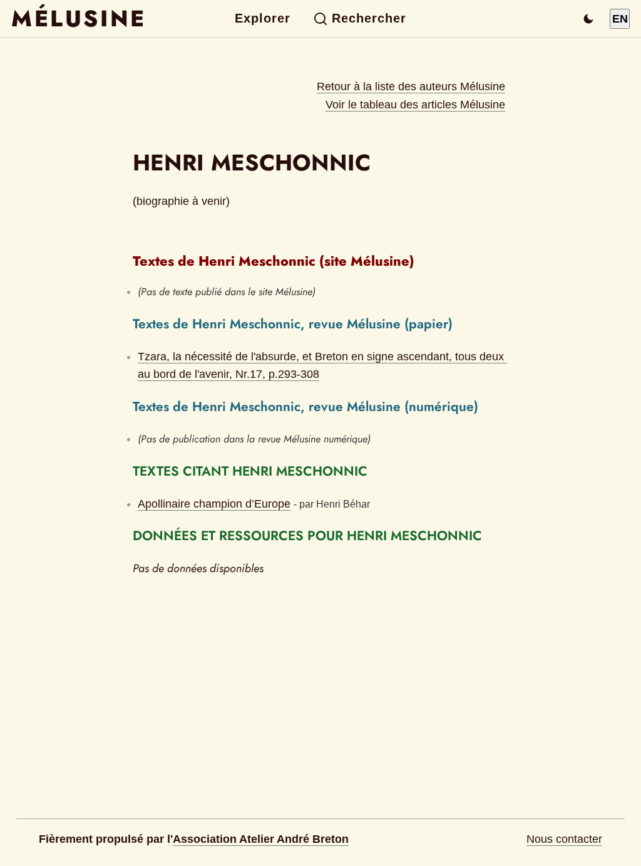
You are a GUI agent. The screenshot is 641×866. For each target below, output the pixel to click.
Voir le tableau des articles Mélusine (415, 104)
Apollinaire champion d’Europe (214, 504)
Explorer (262, 18)
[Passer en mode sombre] (588, 19)
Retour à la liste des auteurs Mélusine (411, 86)
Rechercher (369, 18)
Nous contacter (564, 839)
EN (620, 19)
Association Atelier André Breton (261, 839)
